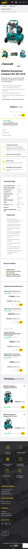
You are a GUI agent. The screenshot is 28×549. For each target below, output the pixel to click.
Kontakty (3, 511)
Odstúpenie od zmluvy (6, 493)
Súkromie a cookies (6, 513)
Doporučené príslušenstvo (17, 99)
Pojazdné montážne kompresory (8, 11)
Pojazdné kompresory (6, 9)
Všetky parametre (6, 99)
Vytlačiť (4, 130)
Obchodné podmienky (6, 489)
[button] (16, 2)
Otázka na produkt (6, 135)
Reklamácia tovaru (5, 491)
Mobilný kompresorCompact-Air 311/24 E (10, 415)
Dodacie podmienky (6, 501)
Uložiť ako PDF (5, 132)
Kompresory (12, 6)
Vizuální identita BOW (6, 515)
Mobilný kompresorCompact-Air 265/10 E (10, 386)
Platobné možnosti (5, 503)
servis (24, 156)
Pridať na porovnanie (10, 124)
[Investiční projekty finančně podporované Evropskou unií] (5, 533)
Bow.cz (5, 6)
